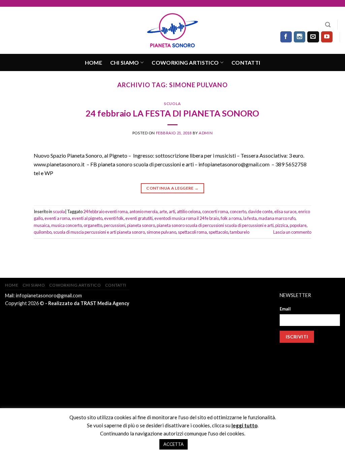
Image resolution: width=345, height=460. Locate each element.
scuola (172, 103)
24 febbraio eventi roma (105, 211)
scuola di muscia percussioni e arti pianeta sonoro (99, 232)
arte (163, 211)
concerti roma (215, 211)
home (93, 62)
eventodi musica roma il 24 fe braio (186, 218)
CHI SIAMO (124, 62)
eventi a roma (57, 218)
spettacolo (218, 232)
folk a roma (231, 218)
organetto (93, 225)
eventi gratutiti (139, 218)
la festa (250, 218)
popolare (298, 225)
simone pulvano (161, 232)
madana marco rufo (276, 218)
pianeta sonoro (141, 225)
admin (206, 133)
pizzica (281, 225)
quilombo (43, 232)
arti (172, 211)
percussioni (114, 225)
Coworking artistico (185, 62)
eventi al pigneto (87, 218)
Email (285, 308)
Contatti (245, 62)
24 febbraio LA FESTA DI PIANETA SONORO (172, 113)
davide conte (260, 211)
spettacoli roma (192, 232)
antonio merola (143, 211)
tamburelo (239, 232)
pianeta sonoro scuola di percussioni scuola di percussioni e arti (215, 225)
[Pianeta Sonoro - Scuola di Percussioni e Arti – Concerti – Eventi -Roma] (172, 30)
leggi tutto (244, 425)
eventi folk (114, 218)
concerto (238, 211)
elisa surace (285, 211)
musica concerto (66, 225)
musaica (42, 225)
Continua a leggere (172, 188)
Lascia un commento (292, 232)
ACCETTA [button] (173, 444)
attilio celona (188, 211)
